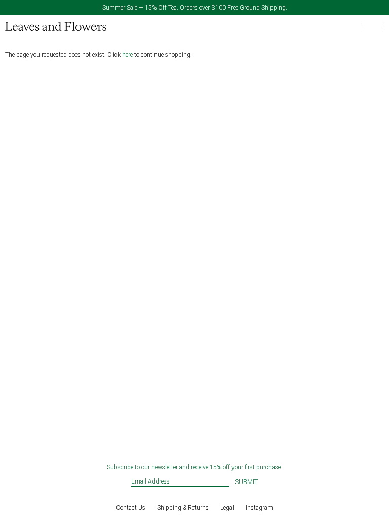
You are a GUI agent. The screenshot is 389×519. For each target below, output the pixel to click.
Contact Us (130, 507)
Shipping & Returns (183, 507)
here (127, 54)
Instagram (259, 507)
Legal (227, 507)
